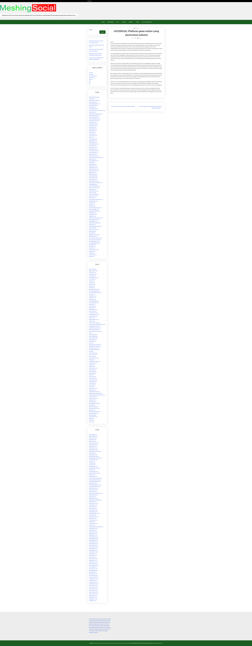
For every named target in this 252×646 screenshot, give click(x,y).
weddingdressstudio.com (94, 361)
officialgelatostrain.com (94, 219)
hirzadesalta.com (93, 122)
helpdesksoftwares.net (94, 97)
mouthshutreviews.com (94, 120)
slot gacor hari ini (93, 75)
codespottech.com (93, 528)
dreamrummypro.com (94, 443)
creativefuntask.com (93, 152)
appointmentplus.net (93, 406)
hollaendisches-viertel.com (95, 346)
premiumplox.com (93, 363)
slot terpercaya (93, 620)
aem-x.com (91, 137)
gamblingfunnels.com (94, 277)
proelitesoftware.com (94, 181)
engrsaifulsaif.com (93, 154)
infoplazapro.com (93, 555)
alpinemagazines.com (94, 319)
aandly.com (91, 420)
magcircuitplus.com (93, 592)
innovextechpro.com (93, 543)
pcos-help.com (92, 279)
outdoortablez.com (93, 523)
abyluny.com (92, 253)
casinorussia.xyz (92, 376)
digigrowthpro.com (93, 270)
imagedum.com (92, 216)
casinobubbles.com (93, 125)
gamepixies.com (92, 172)
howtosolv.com (92, 356)
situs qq (90, 79)
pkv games (103, 622)
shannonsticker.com (93, 447)
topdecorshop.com (93, 398)
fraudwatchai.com (93, 135)
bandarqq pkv (97, 622)
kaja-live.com (92, 304)
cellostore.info (92, 464)
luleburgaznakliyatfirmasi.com (96, 493)
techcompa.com (92, 306)
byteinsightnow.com (93, 583)
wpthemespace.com (157, 643)
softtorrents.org (92, 192)
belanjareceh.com (93, 446)
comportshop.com (93, 396)
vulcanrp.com (92, 321)
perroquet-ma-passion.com (95, 239)
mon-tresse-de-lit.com (94, 229)
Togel (137, 22)
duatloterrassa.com (93, 196)
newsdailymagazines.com (94, 103)
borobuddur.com (93, 145)
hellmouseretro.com (93, 503)
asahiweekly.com (93, 164)
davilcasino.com (92, 134)
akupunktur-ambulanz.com (95, 327)
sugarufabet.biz (92, 231)
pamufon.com (92, 197)
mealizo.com (92, 461)
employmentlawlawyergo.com (96, 393)
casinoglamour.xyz (93, 379)
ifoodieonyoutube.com (94, 115)
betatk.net (91, 418)
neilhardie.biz (92, 366)
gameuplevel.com (93, 140)
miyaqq (105, 630)
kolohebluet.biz (92, 369)
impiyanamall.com (93, 128)
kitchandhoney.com (93, 353)
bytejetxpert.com (93, 597)
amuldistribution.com (94, 144)
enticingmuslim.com (93, 498)
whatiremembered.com (94, 329)
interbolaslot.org (93, 437)
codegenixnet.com (93, 580)
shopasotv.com (92, 400)
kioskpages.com (92, 212)
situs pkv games (106, 627)
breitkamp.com (92, 189)
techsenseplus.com (93, 563)
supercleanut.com (93, 165)
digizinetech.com (93, 572)
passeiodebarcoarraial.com (95, 451)
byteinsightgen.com (93, 570)
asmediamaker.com (93, 466)
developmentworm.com (94, 408)
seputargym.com (92, 127)
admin (140, 38)
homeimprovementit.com (94, 100)
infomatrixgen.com (93, 573)
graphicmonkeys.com (94, 170)
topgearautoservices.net (94, 234)
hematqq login (95, 624)
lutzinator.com (92, 202)
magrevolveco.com (93, 587)
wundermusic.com (93, 147)
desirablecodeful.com (94, 516)
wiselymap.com (92, 299)
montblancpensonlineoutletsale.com (97, 324)
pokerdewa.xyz (92, 384)
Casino (124, 22)
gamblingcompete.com (94, 289)
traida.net (91, 351)
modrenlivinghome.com (94, 241)
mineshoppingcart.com (94, 117)
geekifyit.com (92, 474)
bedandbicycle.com (93, 167)
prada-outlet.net (92, 269)
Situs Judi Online (147, 22)
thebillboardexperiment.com (95, 226)
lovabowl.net (92, 98)
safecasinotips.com (93, 177)
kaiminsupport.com (93, 444)
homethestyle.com (93, 142)
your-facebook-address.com (95, 238)
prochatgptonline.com (94, 301)
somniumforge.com (93, 489)
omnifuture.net (92, 275)
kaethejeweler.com (93, 221)
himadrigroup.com (93, 309)
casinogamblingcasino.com (95, 481)
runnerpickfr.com (93, 274)
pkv (90, 81)
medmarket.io (92, 521)
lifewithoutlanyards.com (94, 349)
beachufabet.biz (92, 227)
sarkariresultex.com (93, 459)
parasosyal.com (92, 496)
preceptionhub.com (93, 105)
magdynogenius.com (93, 538)
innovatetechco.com (93, 551)
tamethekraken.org (93, 201)
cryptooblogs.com (93, 139)
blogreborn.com (92, 296)
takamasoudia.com (93, 510)
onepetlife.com (92, 224)
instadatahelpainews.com (94, 243)
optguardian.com (93, 130)
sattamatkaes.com (93, 476)
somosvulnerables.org (94, 194)
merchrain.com (92, 246)
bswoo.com (91, 421)
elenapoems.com (92, 501)
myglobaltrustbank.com (94, 391)
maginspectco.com (93, 598)
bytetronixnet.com (93, 595)
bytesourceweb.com (93, 582)
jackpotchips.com (93, 179)
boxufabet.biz (92, 232)
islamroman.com (92, 311)
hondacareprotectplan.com (95, 479)
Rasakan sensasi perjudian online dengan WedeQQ (123, 106)
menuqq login (92, 619)
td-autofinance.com (93, 312)
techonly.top (91, 287)
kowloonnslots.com (93, 316)
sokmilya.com (92, 251)
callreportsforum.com (94, 249)
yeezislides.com (92, 107)
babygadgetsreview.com (94, 326)
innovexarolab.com (93, 575)
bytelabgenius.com (93, 550)
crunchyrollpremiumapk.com (95, 478)
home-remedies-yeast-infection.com (97, 110)
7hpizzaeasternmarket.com (95, 344)
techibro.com (92, 317)
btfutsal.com (92, 280)
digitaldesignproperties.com (95, 458)
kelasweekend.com (93, 416)
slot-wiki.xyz (92, 386)
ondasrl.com (91, 204)
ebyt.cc (90, 332)
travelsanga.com (92, 401)
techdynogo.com (92, 530)
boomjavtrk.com (92, 254)
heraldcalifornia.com (93, 169)
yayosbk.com (92, 364)
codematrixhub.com (93, 562)
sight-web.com (92, 307)
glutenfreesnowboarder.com (95, 207)
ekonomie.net (92, 405)
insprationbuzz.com (93, 449)
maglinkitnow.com (93, 535)
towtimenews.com (93, 483)
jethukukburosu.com (93, 488)
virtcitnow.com (92, 297)
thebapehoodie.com (93, 494)
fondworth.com (92, 453)
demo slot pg (92, 77)
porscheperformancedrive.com (96, 199)
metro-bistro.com (93, 354)
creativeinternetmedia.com (95, 292)
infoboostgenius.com (93, 565)
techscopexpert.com (93, 546)
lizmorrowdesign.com (94, 209)
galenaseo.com (92, 389)
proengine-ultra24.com (94, 348)
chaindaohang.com (93, 334)
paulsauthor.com (92, 515)
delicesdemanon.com (93, 358)
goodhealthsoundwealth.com (95, 500)
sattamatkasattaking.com (95, 222)
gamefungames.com (93, 149)
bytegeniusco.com (93, 560)
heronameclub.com (93, 520)
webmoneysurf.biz (93, 368)
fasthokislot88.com (93, 175)
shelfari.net (91, 374)
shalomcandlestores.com (94, 473)
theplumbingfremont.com (94, 411)
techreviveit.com (92, 557)
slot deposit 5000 (93, 630)
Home (103, 22)
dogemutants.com (93, 506)
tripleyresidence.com (93, 191)
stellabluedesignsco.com (94, 513)
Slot (118, 22)
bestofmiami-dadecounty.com (96, 113)
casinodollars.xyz (93, 381)
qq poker (91, 622)
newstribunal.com (93, 102)
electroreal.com (92, 112)
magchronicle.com (93, 531)
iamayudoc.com (92, 159)
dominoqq (107, 620)
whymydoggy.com (93, 434)
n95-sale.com (92, 294)
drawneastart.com (93, 174)
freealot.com (92, 162)
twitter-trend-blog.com (94, 322)
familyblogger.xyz (93, 184)
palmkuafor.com (92, 439)
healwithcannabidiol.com (94, 211)
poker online (108, 619)
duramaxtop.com (93, 508)
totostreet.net (92, 132)
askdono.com (92, 285)
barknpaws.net (92, 463)
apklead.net (91, 256)
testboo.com (92, 359)
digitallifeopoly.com (93, 123)
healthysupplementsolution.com (96, 526)
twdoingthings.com (93, 511)
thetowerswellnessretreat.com (96, 217)
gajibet (90, 632)
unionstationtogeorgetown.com (96, 157)
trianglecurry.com (93, 214)
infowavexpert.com (93, 558)
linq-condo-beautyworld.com (95, 331)
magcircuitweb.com (93, 545)
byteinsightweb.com (93, 536)
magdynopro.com (93, 553)
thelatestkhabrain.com (94, 456)
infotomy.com (92, 525)
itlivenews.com (92, 410)
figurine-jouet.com (93, 236)
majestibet (100, 630)
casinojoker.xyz (92, 383)
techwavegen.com (93, 567)
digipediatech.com (93, 533)
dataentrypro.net (93, 441)
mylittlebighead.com (93, 160)
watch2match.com (93, 388)
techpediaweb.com (93, 548)
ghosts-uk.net (92, 284)
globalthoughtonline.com (94, 468)
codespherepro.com (93, 578)
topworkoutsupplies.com (94, 118)
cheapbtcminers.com (93, 155)
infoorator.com (92, 341)
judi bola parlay (100, 620)
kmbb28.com (92, 248)
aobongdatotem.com (93, 108)
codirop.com (92, 282)
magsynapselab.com (93, 540)
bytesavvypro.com (93, 568)
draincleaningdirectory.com (95, 484)
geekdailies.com (92, 244)
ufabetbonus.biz (92, 415)
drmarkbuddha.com (93, 336)
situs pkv (91, 72)
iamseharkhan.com (93, 454)
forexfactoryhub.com (94, 302)
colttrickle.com (92, 272)
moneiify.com (92, 469)
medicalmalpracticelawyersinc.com (97, 394)
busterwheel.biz (92, 373)
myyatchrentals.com (93, 471)
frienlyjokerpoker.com (94, 314)
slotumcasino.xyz (93, 378)
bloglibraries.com (93, 491)
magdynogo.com (92, 600)
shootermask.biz (92, 371)
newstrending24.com (93, 413)
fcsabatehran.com (93, 505)
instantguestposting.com (94, 403)
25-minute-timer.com (94, 150)
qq (89, 84)
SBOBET (131, 22)
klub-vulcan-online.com (94, 187)
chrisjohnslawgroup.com (94, 185)
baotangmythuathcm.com (95, 486)
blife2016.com (92, 206)
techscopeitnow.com (93, 593)
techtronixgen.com (93, 541)
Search (90, 29)
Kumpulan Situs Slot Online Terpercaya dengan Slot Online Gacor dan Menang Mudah (112, 643)
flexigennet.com (92, 518)
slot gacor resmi (102, 624)
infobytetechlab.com (93, 577)
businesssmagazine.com (94, 291)
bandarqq (111, 22)
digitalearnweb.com (93, 436)
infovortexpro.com (93, 590)
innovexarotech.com (93, 588)
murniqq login (92, 627)
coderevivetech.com (93, 585)
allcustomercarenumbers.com (95, 182)
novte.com (91, 343)
